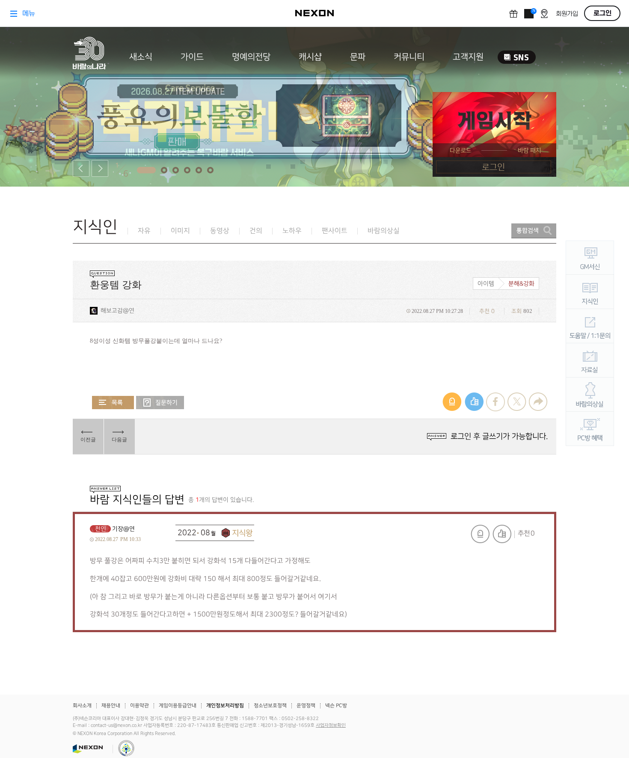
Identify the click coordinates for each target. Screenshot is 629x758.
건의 (255, 231)
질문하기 (160, 402)
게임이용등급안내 (177, 705)
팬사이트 (334, 231)
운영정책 (306, 705)
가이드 (192, 57)
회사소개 (82, 705)
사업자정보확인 (331, 725)
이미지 (180, 231)
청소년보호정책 (270, 705)
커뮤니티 (409, 57)
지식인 (95, 227)
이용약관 (139, 705)
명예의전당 (251, 57)
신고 (480, 534)
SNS (517, 57)
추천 (502, 534)
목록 (113, 402)
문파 (357, 57)
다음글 (119, 440)
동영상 (219, 231)
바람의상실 (384, 231)
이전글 (88, 440)
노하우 (292, 231)
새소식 (140, 57)
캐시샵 (310, 57)
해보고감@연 (117, 310)
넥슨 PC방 (336, 705)
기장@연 (123, 529)
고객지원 (468, 57)
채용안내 (110, 705)
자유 (144, 231)
